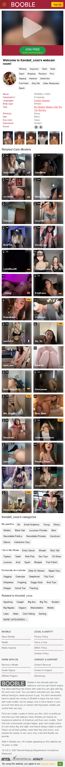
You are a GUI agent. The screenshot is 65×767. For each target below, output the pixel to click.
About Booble (8, 636)
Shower (42, 550)
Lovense (8, 562)
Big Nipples (39, 106)
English (37, 100)
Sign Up (57, 4)
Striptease (8, 582)
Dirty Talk (36, 83)
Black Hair (20, 530)
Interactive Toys (22, 542)
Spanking (8, 601)
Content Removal (42, 664)
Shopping (31, 73)
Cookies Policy (41, 653)
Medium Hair (52, 106)
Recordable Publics (13, 536)
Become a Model (10, 664)
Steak (52, 68)
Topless (7, 556)
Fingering (22, 582)
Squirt (21, 73)
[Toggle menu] (4, 4)
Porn (52, 73)
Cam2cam (55, 536)
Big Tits (43, 601)
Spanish (46, 100)
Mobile (50, 607)
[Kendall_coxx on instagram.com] (36, 127)
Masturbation (37, 607)
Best (54, 530)
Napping (22, 78)
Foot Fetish (23, 83)
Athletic (7, 530)
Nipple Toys (54, 570)
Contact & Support (43, 670)
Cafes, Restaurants (51, 83)
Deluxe (7, 542)
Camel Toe (20, 588)
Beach (21, 88)
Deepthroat (34, 576)
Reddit (5, 642)
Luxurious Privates (38, 530)
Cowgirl (20, 601)
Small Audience (31, 524)
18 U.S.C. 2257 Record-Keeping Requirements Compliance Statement (30, 752)
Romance (42, 73)
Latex (6, 613)
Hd (18, 524)
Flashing (34, 588)
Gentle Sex (45, 78)
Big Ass (42, 110)
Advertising (39, 675)
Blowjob (38, 562)
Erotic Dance (28, 550)
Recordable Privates (36, 536)
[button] (60, 138)
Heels (15, 613)
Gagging (8, 576)
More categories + (15, 619)
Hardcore (33, 78)
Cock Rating (29, 613)
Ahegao (7, 588)
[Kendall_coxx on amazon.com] (41, 127)
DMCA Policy (40, 647)
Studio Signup (8, 670)
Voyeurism (34, 68)
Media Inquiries (9, 647)
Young (47, 524)
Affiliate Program (10, 675)
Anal (18, 562)
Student (55, 601)
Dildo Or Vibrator (36, 570)
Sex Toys (43, 556)
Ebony (57, 524)
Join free (31, 50)
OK (60, 764)
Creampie (20, 576)
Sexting (42, 613)
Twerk (44, 68)
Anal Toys (51, 582)
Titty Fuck (49, 576)
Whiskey (22, 68)
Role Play (29, 556)
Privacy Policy (41, 636)
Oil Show (56, 556)
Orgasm (22, 607)
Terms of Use (40, 642)
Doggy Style (36, 582)
